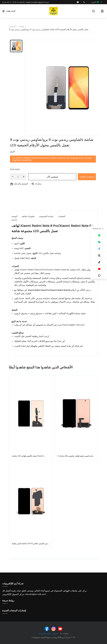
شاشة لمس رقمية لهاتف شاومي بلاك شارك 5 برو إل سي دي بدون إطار (76, 456)
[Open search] (93, 11)
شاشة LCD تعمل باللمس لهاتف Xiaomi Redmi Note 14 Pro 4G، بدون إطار (28, 456)
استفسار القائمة (87, 176)
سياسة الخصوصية (45, 633)
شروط (55, 633)
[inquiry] (102, 11)
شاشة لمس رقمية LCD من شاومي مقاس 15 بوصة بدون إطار (30, 543)
